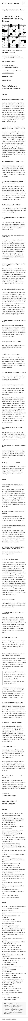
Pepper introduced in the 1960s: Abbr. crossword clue (13, 1008)
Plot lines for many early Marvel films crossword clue (13, 1010)
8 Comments (8, 1013)
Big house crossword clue (17, 1005)
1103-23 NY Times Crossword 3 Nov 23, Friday (12, 18)
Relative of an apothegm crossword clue (13, 1012)
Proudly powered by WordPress (9, 1019)
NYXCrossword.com (10, 3)
